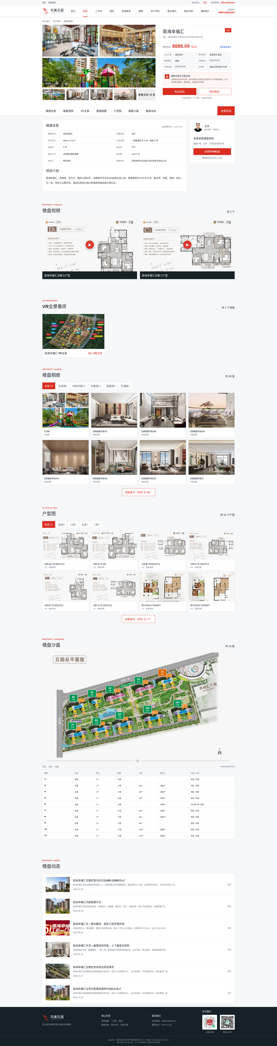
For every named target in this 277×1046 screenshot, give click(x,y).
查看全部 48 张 (146, 94)
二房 (96, 524)
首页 (73, 11)
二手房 (98, 11)
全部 (48, 386)
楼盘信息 (51, 111)
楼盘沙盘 (133, 111)
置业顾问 (171, 11)
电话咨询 (179, 91)
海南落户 (205, 11)
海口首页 (46, 21)
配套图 (111, 386)
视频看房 (126, 11)
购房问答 (188, 11)
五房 (85, 524)
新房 (85, 11)
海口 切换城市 (49, 3)
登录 (205, 3)
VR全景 (84, 111)
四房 (61, 524)
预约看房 (214, 91)
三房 (73, 524)
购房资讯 (195, 3)
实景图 (62, 386)
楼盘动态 (151, 111)
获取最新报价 (225, 47)
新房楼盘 (105, 1021)
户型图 (117, 111)
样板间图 (79, 386)
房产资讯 (155, 11)
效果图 (96, 386)
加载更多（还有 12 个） (138, 619)
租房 (112, 11)
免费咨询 (226, 111)
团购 (140, 11)
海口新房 (57, 21)
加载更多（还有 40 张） (138, 492)
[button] (65, 415)
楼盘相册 (101, 111)
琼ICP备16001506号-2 (160, 1040)
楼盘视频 (68, 111)
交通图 (125, 386)
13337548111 (212, 151)
